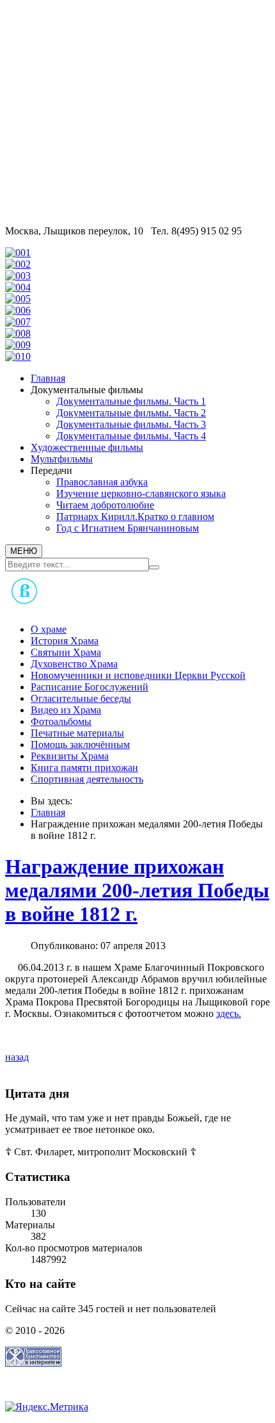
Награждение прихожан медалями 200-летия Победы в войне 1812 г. (137, 890)
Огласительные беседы (81, 698)
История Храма (64, 640)
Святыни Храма (66, 652)
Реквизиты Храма (70, 756)
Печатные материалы (77, 733)
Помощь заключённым (80, 744)
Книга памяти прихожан (84, 767)
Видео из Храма (66, 709)
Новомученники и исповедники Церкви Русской (138, 675)
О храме (49, 629)
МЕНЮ (23, 551)
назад (17, 1057)
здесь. (228, 1013)
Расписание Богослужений (89, 686)
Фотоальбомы (61, 721)
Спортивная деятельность (87, 779)
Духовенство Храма (74, 663)
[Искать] (154, 567)
